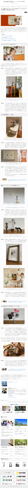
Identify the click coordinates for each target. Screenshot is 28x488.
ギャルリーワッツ (11, 396)
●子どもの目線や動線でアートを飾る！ (7, 37)
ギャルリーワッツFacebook (12, 397)
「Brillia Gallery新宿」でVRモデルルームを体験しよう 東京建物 (20, 429)
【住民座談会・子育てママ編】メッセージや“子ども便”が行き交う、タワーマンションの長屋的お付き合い (7, 430)
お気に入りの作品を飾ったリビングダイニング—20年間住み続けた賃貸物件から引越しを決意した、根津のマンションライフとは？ (17, 180)
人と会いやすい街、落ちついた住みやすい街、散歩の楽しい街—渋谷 (20, 451)
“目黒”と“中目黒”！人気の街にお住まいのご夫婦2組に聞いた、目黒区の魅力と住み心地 (20, 454)
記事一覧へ (11, 437)
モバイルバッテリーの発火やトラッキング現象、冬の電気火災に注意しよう (7, 449)
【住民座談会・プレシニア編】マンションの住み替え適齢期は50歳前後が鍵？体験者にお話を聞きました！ (7, 433)
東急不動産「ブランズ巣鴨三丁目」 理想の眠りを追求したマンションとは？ (20, 431)
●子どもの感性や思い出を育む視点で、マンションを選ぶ (9, 40)
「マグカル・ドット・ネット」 (14, 394)
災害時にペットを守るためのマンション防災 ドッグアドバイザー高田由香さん (7, 454)
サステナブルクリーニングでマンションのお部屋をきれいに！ (7, 451)
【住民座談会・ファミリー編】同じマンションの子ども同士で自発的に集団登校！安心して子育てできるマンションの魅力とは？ (7, 435)
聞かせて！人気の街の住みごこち (20, 447)
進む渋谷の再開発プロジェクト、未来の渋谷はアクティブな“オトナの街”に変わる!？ (20, 449)
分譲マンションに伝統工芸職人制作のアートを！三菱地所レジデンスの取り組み (20, 433)
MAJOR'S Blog (3, 6)
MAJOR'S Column (7, 6)
